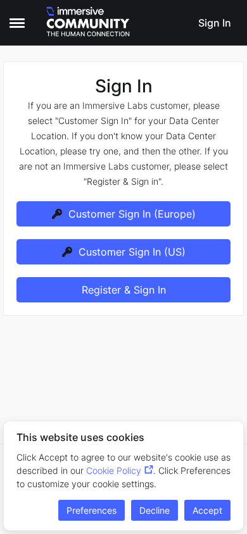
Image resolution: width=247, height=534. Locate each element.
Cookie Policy (113, 470)
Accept (207, 510)
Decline (154, 510)
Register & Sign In (124, 289)
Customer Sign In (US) (132, 251)
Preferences (91, 510)
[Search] (180, 22)
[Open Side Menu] (17, 22)
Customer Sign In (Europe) (132, 214)
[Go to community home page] (88, 23)
